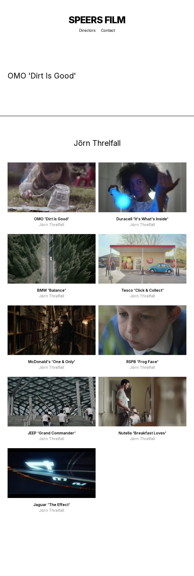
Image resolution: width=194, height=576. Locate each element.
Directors (87, 30)
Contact (108, 30)
